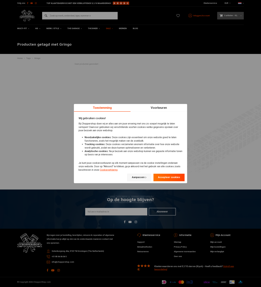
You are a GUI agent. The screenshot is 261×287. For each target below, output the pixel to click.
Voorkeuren (159, 107)
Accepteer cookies (169, 177)
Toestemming (102, 107)
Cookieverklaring (109, 169)
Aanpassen (138, 177)
